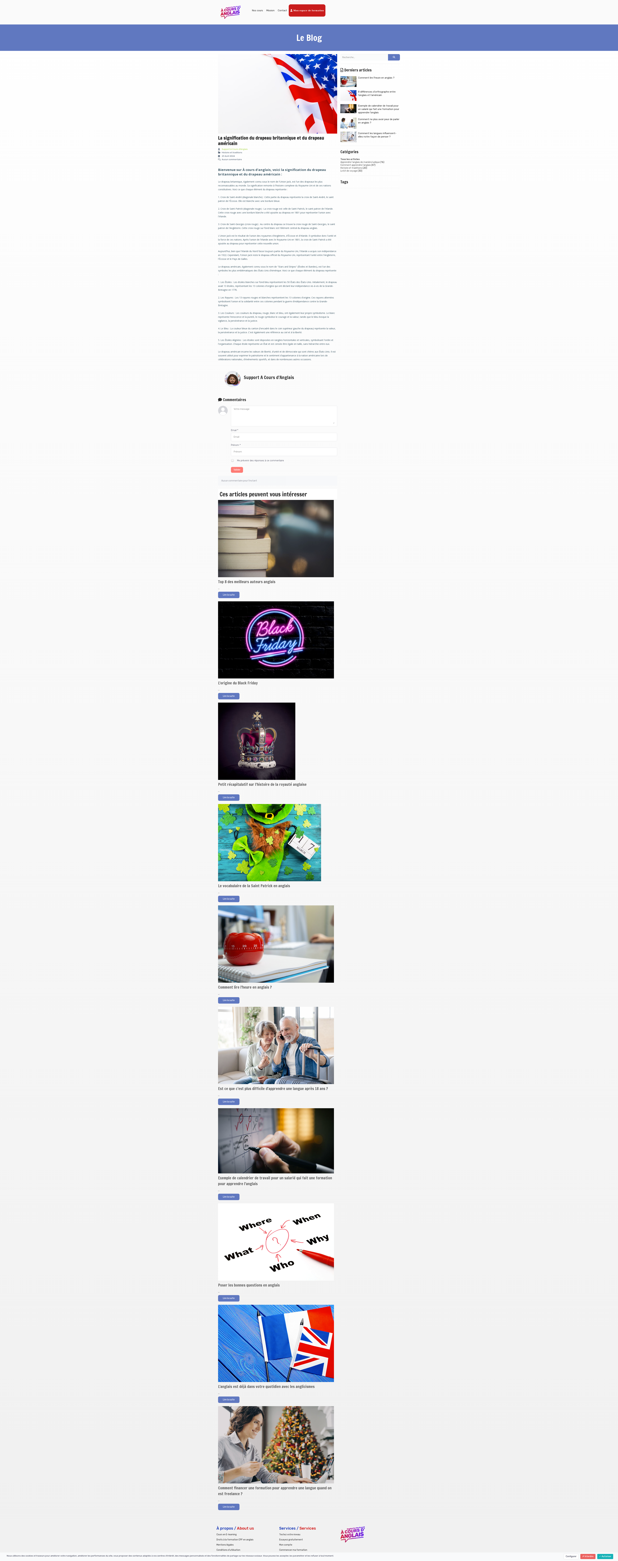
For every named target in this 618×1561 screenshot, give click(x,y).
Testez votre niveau (289, 1534)
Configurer (571, 1556)
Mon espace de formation (308, 10)
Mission (270, 10)
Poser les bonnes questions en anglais (249, 1285)
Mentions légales (225, 1544)
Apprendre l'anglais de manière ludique (360, 162)
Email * (234, 430)
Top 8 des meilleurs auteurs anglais (246, 581)
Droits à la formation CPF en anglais (234, 1539)
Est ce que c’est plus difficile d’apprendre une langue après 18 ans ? (273, 1088)
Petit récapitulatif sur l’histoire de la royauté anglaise (262, 784)
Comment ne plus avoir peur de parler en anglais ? (378, 121)
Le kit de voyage (348, 170)
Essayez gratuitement (291, 1539)
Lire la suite (229, 594)
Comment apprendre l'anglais (355, 165)
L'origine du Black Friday (238, 683)
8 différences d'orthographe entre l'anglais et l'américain (377, 93)
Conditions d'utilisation (228, 1550)
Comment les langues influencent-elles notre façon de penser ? (377, 135)
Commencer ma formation (293, 1550)
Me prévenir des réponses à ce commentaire (260, 460)
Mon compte (285, 1544)
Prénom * (236, 445)
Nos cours (257, 10)
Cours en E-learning (226, 1534)
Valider (237, 469)
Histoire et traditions (351, 168)
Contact (282, 10)
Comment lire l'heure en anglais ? (245, 987)
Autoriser (606, 1556)
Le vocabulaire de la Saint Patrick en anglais (254, 886)
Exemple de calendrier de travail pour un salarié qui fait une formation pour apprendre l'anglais (378, 109)
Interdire (589, 1556)
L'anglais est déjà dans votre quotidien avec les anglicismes (266, 1386)
